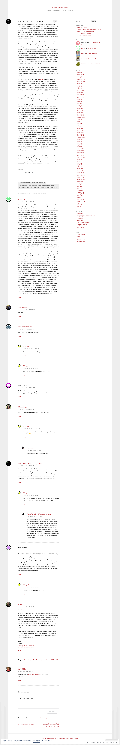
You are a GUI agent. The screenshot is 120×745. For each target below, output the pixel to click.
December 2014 (81, 195)
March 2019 (80, 108)
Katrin (82, 59)
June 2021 (79, 76)
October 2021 (80, 74)
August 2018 (80, 119)
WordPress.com (81, 241)
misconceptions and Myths (38, 182)
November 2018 (81, 114)
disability (45, 185)
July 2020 (79, 85)
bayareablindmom (25, 326)
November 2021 (81, 72)
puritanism (47, 187)
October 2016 (80, 156)
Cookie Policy (36, 742)
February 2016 (80, 170)
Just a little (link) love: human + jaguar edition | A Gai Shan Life (41, 660)
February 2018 (80, 130)
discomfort (51, 185)
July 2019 (79, 101)
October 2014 (80, 199)
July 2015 (79, 183)
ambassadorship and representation (86, 215)
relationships (54, 187)
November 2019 (81, 96)
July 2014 (79, 204)
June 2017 (79, 143)
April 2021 (79, 78)
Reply (19, 297)
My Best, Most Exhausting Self (84, 35)
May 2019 (79, 105)
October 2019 (80, 97)
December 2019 (81, 94)
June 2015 (79, 185)
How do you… (80, 220)
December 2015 (81, 174)
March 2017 (80, 146)
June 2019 (79, 103)
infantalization (30, 187)
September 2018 (81, 117)
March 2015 (80, 190)
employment (80, 218)
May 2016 (79, 165)
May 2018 (79, 125)
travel (78, 226)
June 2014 (79, 206)
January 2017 (80, 150)
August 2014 (80, 203)
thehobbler (22, 669)
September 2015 (81, 179)
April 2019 (79, 107)
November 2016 (81, 154)
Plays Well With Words (34, 674)
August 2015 (80, 181)
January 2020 (80, 92)
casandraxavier (24, 307)
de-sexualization (33, 185)
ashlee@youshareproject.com (26, 647)
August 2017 (80, 139)
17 (55, 21)
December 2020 (81, 79)
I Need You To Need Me (26, 724)
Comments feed (81, 239)
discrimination (27, 182)
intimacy (36, 187)
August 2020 (80, 83)
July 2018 (79, 121)
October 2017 (80, 136)
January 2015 (80, 194)
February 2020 (80, 90)
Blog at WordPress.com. (48, 738)
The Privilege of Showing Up (84, 33)
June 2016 (79, 163)
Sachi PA (83, 63)
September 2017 (81, 137)
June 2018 (79, 123)
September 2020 (81, 81)
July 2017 (79, 141)
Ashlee (20, 604)
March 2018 (80, 128)
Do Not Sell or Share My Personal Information (66, 738)
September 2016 (81, 157)
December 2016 (81, 152)
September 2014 (81, 201)
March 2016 (80, 168)
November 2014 (81, 197)
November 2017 (81, 134)
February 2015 (80, 192)
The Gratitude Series (82, 224)
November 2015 (81, 175)
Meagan (26, 346)
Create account (81, 234)
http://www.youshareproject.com (27, 645)
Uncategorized (80, 227)
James (82, 53)
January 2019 (80, 112)
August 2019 (80, 99)
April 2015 (79, 188)
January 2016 (80, 172)
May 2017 (79, 145)
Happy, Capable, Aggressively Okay (86, 31)
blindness (25, 185)
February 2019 (80, 110)
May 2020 (79, 87)
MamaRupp (22, 406)
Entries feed (80, 238)
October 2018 (80, 116)
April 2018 (79, 126)
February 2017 (80, 148)
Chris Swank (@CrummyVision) (30, 463)
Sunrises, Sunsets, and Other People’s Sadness (89, 29)
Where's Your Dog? (60, 7)
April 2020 (79, 88)
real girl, (41, 79)
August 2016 (80, 159)
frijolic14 (21, 199)
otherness (41, 187)
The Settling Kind (91, 48)
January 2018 (80, 132)
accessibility (80, 213)
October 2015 (80, 177)
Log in (78, 236)
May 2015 (79, 186)
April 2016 (79, 166)
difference (40, 185)
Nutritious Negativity (82, 27)
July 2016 (79, 161)
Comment (52, 712)
